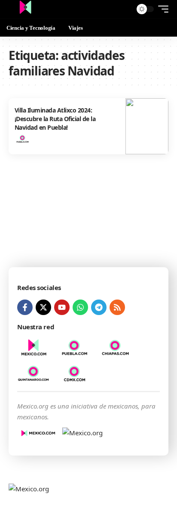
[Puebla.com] (23, 138)
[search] (123, 9)
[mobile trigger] (161, 9)
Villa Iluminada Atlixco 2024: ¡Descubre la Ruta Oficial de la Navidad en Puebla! (55, 118)
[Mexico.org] (25, 9)
